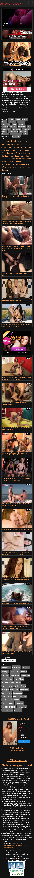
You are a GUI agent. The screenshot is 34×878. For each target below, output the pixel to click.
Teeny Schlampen (16, 134)
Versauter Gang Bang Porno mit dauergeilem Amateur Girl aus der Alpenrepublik (15, 553)
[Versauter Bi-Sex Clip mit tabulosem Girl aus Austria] (17, 262)
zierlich (25, 134)
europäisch (21, 122)
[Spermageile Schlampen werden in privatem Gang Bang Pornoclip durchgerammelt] (17, 287)
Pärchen (4, 131)
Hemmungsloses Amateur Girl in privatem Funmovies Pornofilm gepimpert (14, 627)
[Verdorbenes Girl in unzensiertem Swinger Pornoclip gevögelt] (17, 391)
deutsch (28, 144)
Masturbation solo (20, 696)
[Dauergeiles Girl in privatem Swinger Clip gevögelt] (17, 517)
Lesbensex (5, 158)
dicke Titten (6, 147)
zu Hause (18, 710)
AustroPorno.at (11, 3)
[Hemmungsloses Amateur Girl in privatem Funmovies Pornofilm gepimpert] (17, 615)
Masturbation (16, 158)
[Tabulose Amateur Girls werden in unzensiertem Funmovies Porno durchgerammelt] (17, 210)
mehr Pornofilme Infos (8, 112)
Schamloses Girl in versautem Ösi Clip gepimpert (16, 603)
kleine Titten (22, 127)
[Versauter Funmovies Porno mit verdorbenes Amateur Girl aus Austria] (17, 492)
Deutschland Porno (21, 845)
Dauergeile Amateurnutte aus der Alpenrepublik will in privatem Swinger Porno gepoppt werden (16, 579)
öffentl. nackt (26, 129)
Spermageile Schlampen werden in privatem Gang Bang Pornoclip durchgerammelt (17, 300)
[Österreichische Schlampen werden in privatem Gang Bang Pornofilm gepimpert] (17, 467)
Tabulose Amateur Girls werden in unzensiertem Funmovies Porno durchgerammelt (16, 222)
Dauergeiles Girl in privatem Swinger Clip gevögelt (17, 529)
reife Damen (12, 167)
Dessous (4, 122)
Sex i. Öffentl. (23, 131)
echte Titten (12, 122)
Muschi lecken (6, 129)
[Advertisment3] (17, 343)
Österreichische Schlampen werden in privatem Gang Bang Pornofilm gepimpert (16, 479)
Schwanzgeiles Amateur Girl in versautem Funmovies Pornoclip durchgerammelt (14, 454)
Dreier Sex (16, 147)
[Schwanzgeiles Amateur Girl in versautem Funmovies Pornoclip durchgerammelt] (17, 441)
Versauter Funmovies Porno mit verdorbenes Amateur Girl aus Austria (15, 504)
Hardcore (21, 124)
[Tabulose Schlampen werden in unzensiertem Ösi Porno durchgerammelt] (17, 416)
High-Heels (13, 127)
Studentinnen (23, 167)
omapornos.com (9, 845)
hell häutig (5, 127)
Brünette (24, 119)
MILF (29, 127)
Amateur (15, 141)
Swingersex (5, 134)
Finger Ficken (6, 124)
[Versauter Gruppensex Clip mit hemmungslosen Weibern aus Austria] (17, 640)
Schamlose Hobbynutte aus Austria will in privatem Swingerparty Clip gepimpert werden (17, 378)
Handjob (14, 124)
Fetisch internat (18, 150)
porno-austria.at (9, 847)
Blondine (11, 119)
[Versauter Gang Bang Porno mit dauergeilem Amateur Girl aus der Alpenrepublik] (17, 541)
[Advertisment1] (17, 54)
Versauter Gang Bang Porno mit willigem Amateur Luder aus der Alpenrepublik (16, 325)
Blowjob (18, 119)
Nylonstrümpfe (16, 129)
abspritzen (5, 141)
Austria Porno (16, 136)
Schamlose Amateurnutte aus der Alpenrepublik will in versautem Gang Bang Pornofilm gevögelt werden (16, 248)
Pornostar (18, 164)
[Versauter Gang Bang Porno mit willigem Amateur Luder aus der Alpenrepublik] (17, 312)
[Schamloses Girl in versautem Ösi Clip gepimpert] (17, 591)
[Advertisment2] (17, 80)
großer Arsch (18, 153)
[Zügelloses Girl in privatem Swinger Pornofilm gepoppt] (17, 184)
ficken (26, 150)
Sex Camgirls (16, 843)
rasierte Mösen (13, 131)
